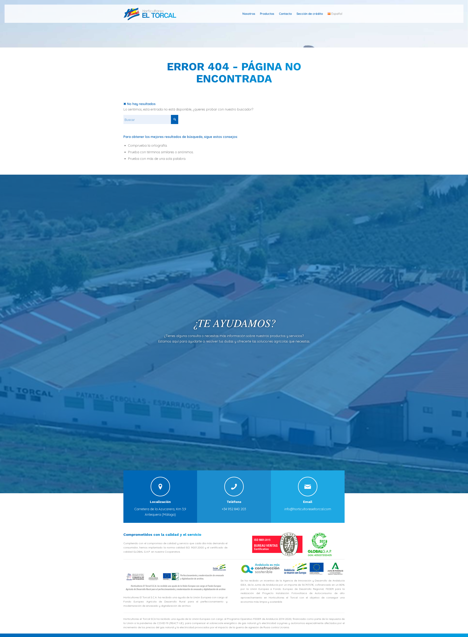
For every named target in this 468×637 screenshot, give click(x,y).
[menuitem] (249, 14)
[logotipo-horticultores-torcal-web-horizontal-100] (152, 14)
